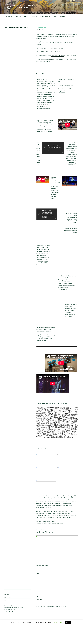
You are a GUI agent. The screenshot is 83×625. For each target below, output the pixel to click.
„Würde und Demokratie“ (47, 59)
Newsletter (7, 600)
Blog (55, 16)
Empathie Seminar (48, 52)
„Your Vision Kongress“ (49, 48)
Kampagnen (8, 16)
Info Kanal (43, 38)
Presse (34, 16)
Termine (39, 29)
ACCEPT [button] (68, 622)
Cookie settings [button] (58, 622)
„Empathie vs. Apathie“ (57, 56)
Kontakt (6, 594)
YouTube (39, 599)
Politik (26, 16)
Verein (62, 16)
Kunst (18, 16)
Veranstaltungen (45, 16)
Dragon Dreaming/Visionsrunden (51, 403)
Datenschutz (7, 597)
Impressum (7, 591)
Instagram (40, 596)
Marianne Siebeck (44, 532)
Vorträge (40, 73)
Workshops (41, 448)
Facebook (40, 594)
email (37, 573)
